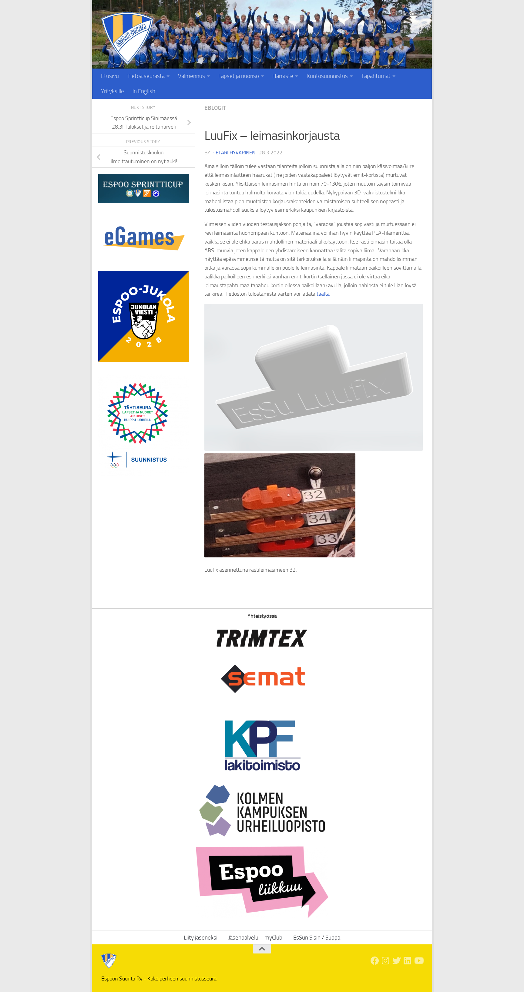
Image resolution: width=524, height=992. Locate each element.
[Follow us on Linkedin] (407, 961)
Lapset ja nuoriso (238, 75)
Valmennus (191, 75)
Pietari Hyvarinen (233, 153)
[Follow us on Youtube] (418, 961)
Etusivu (110, 75)
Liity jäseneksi (407, 13)
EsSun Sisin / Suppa (316, 937)
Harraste (282, 75)
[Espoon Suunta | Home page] (127, 38)
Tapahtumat (376, 75)
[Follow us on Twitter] (396, 961)
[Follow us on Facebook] (375, 961)
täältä (323, 294)
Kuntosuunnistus (327, 75)
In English (144, 91)
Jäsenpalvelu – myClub (255, 937)
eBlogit (215, 107)
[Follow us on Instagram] (385, 961)
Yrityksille (112, 91)
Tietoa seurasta (146, 75)
